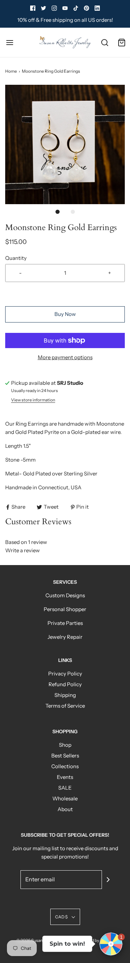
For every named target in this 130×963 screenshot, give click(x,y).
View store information (33, 399)
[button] (65, 144)
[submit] (108, 879)
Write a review (22, 550)
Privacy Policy (65, 673)
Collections (65, 766)
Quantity (16, 258)
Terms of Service (65, 705)
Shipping (65, 695)
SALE (65, 787)
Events (65, 777)
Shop (65, 745)
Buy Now (65, 314)
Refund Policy (65, 684)
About (65, 809)
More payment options (65, 357)
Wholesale (65, 798)
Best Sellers (65, 755)
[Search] (104, 42)
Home (11, 71)
